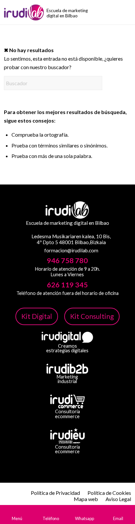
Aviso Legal (118, 499)
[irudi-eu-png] (67, 436)
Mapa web (86, 499)
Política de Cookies (109, 493)
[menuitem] (127, 13)
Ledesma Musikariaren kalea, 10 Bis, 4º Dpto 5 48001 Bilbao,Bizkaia (71, 239)
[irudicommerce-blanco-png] (67, 401)
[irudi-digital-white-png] (67, 337)
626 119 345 (67, 285)
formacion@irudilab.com (71, 250)
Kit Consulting (92, 316)
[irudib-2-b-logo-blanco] (67, 369)
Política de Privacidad (55, 493)
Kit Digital (36, 316)
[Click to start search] (95, 83)
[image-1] (29, 12)
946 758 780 (67, 260)
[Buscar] (127, 13)
